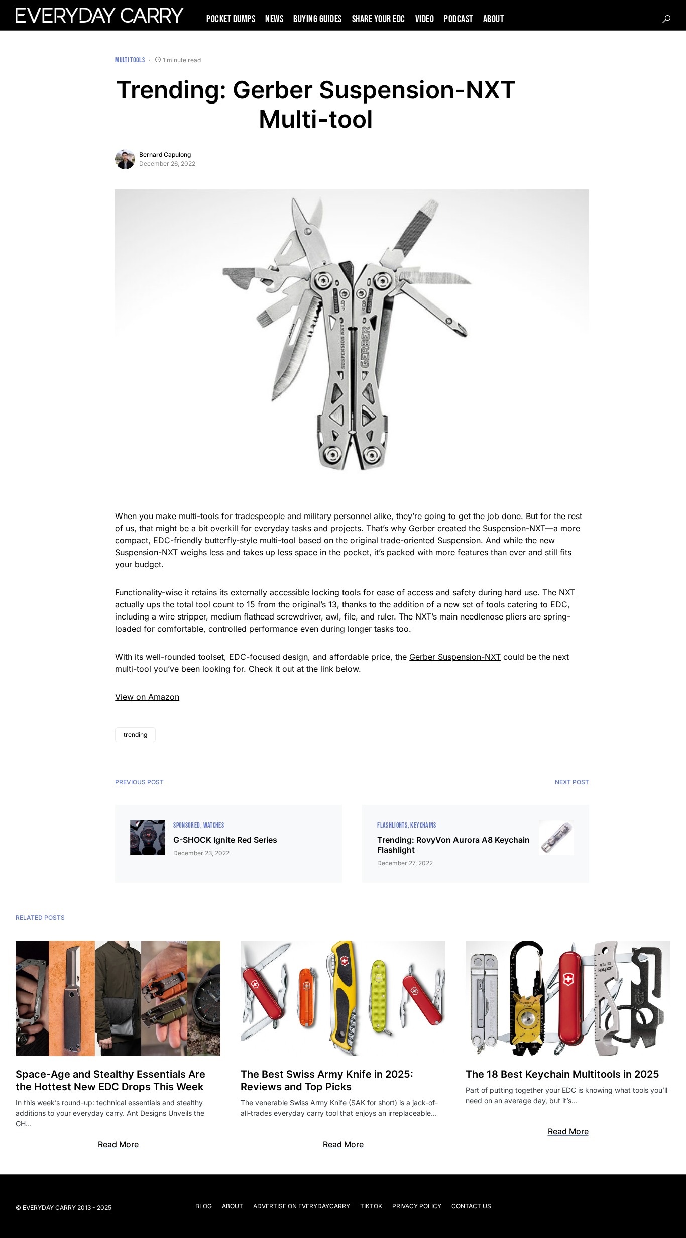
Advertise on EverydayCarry (301, 1206)
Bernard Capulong (165, 154)
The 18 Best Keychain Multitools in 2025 (562, 1074)
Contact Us (471, 1206)
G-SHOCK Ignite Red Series (225, 840)
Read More (118, 1144)
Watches (213, 825)
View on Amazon (147, 697)
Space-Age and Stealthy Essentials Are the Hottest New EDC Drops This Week (110, 1080)
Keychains (423, 825)
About (232, 1206)
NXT (567, 592)
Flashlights (392, 825)
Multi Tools (130, 60)
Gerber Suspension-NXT (455, 657)
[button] (666, 19)
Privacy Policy (416, 1206)
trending (135, 734)
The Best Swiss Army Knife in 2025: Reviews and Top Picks (327, 1080)
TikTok (371, 1206)
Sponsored (186, 825)
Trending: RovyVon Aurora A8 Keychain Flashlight (453, 845)
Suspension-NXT (514, 528)
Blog (203, 1206)
